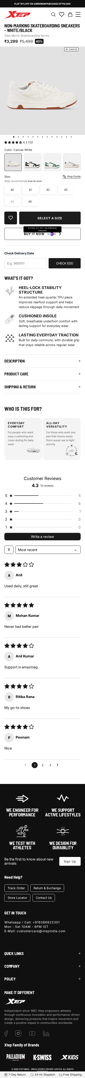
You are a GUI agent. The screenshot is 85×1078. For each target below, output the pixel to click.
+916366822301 (46, 922)
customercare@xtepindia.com (41, 931)
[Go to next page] (58, 765)
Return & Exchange (47, 888)
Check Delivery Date (19, 253)
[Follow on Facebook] (6, 1033)
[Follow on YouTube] (32, 1033)
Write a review (42, 536)
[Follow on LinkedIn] (46, 1033)
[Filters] (9, 550)
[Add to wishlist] (10, 218)
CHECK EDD (64, 263)
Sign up (70, 861)
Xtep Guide (74, 176)
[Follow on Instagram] (18, 1033)
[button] (13, 142)
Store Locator (17, 898)
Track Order (16, 888)
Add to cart (50, 218)
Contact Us (44, 898)
